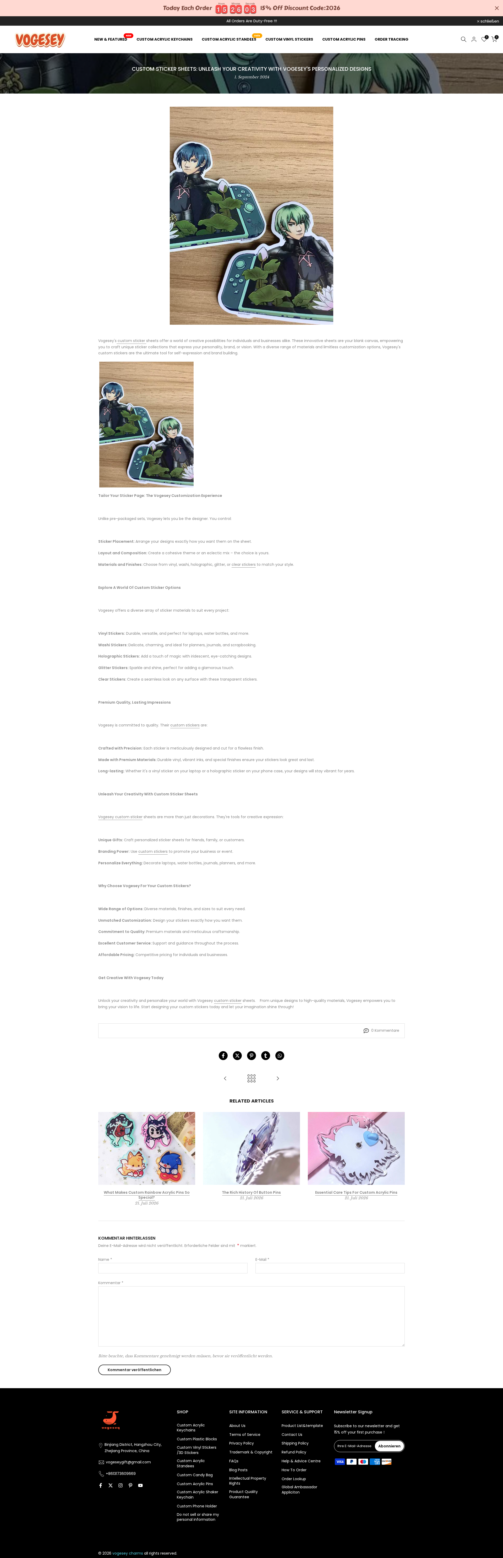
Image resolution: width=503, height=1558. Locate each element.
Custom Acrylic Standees (191, 1463)
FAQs (233, 1461)
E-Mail (262, 1259)
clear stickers (244, 564)
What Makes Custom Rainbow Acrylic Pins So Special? (147, 1195)
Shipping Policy (295, 1443)
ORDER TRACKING (391, 39)
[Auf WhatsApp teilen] (279, 1055)
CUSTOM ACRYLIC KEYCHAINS (164, 39)
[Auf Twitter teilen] (237, 1055)
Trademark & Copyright (250, 1452)
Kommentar (110, 1282)
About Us (237, 1425)
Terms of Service (244, 1434)
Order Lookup (294, 1478)
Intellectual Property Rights (247, 1481)
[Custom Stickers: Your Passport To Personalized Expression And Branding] (225, 1078)
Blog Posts (238, 1470)
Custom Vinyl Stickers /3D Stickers (196, 1450)
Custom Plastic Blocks (197, 1439)
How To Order (294, 1470)
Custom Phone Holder (197, 1506)
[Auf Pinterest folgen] (130, 1485)
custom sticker (131, 340)
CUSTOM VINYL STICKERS (289, 39)
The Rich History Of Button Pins (251, 1192)
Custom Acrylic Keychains (191, 1428)
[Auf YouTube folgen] (140, 1485)
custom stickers (185, 725)
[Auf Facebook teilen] (223, 1055)
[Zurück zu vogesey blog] (251, 1078)
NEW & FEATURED (112, 39)
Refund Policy (294, 1452)
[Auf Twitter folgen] (110, 1485)
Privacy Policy (241, 1443)
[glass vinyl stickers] (146, 424)
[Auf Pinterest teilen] (251, 1055)
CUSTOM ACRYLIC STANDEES (231, 39)
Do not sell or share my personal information (198, 1517)
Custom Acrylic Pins (195, 1483)
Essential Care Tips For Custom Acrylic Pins (356, 1192)
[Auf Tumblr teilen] (265, 1055)
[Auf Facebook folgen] (100, 1485)
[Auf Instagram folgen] (120, 1485)
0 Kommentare (385, 1030)
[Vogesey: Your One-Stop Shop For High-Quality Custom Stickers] (278, 1078)
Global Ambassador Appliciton (299, 1490)
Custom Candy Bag (195, 1475)
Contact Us (292, 1434)
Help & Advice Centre (301, 1461)
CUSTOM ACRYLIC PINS (343, 39)
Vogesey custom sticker (120, 816)
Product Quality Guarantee (243, 1494)
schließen (16, 21)
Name (105, 1259)
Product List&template (302, 1425)
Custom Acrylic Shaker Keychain (197, 1495)
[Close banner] (496, 8)
